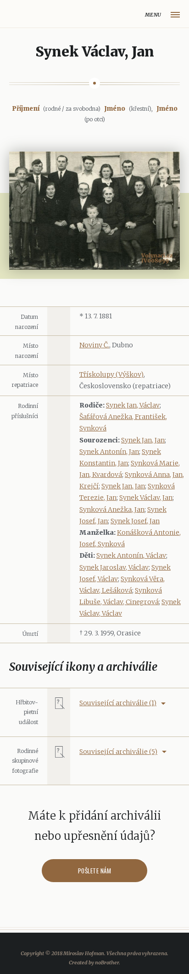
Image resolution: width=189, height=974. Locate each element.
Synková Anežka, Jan (112, 509)
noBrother (107, 962)
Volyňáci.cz (16, 15)
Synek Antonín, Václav (131, 555)
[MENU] (175, 15)
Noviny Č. (94, 345)
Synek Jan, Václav (133, 405)
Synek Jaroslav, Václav (114, 567)
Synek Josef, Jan (135, 521)
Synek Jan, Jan (143, 440)
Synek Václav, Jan (145, 497)
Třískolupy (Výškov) (111, 374)
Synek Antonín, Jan (109, 451)
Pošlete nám (94, 870)
